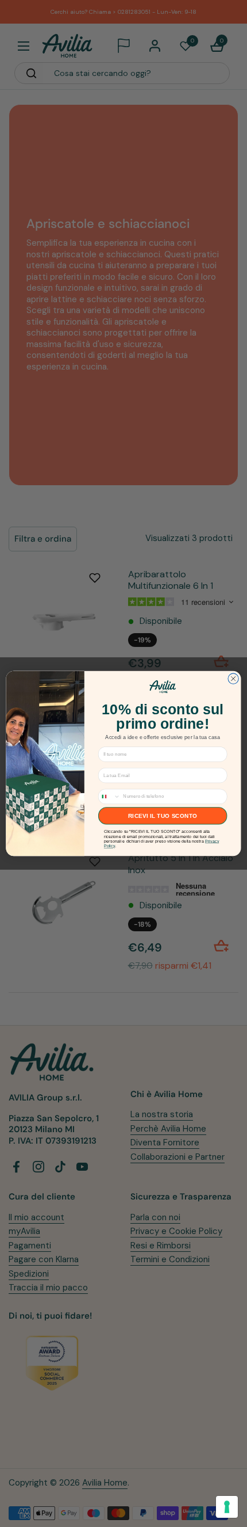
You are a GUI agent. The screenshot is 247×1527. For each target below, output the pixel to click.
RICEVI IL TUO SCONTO (162, 816)
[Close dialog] (233, 678)
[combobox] (109, 796)
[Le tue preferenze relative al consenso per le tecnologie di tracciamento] (227, 1507)
